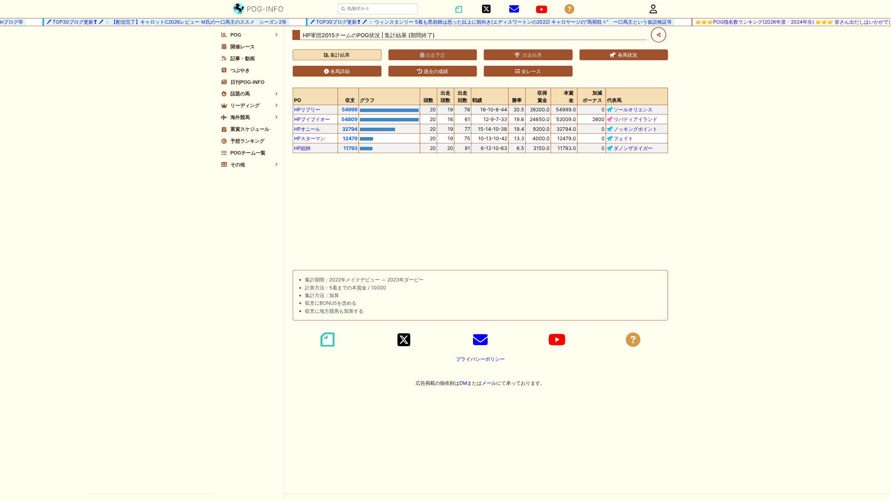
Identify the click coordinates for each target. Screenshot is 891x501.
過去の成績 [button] (435, 71)
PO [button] (297, 100)
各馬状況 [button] (626, 55)
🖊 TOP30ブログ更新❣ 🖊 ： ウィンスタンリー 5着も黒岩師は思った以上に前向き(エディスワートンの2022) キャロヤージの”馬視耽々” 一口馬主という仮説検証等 (485, 22)
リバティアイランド (635, 119)
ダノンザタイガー (633, 148)
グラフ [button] (367, 100)
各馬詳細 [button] (339, 71)
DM (463, 383)
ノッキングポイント (635, 129)
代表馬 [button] (614, 100)
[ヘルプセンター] (569, 9)
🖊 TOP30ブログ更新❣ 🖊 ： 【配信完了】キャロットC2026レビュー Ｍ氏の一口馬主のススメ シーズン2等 (161, 22)
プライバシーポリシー (480, 359)
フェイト (623, 138)
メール (489, 383)
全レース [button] (530, 71)
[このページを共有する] (658, 34)
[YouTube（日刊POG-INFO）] (541, 9)
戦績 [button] (477, 100)
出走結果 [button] (531, 55)
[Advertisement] (480, 213)
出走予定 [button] (434, 55)
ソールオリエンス (633, 109)
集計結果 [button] (339, 55)
